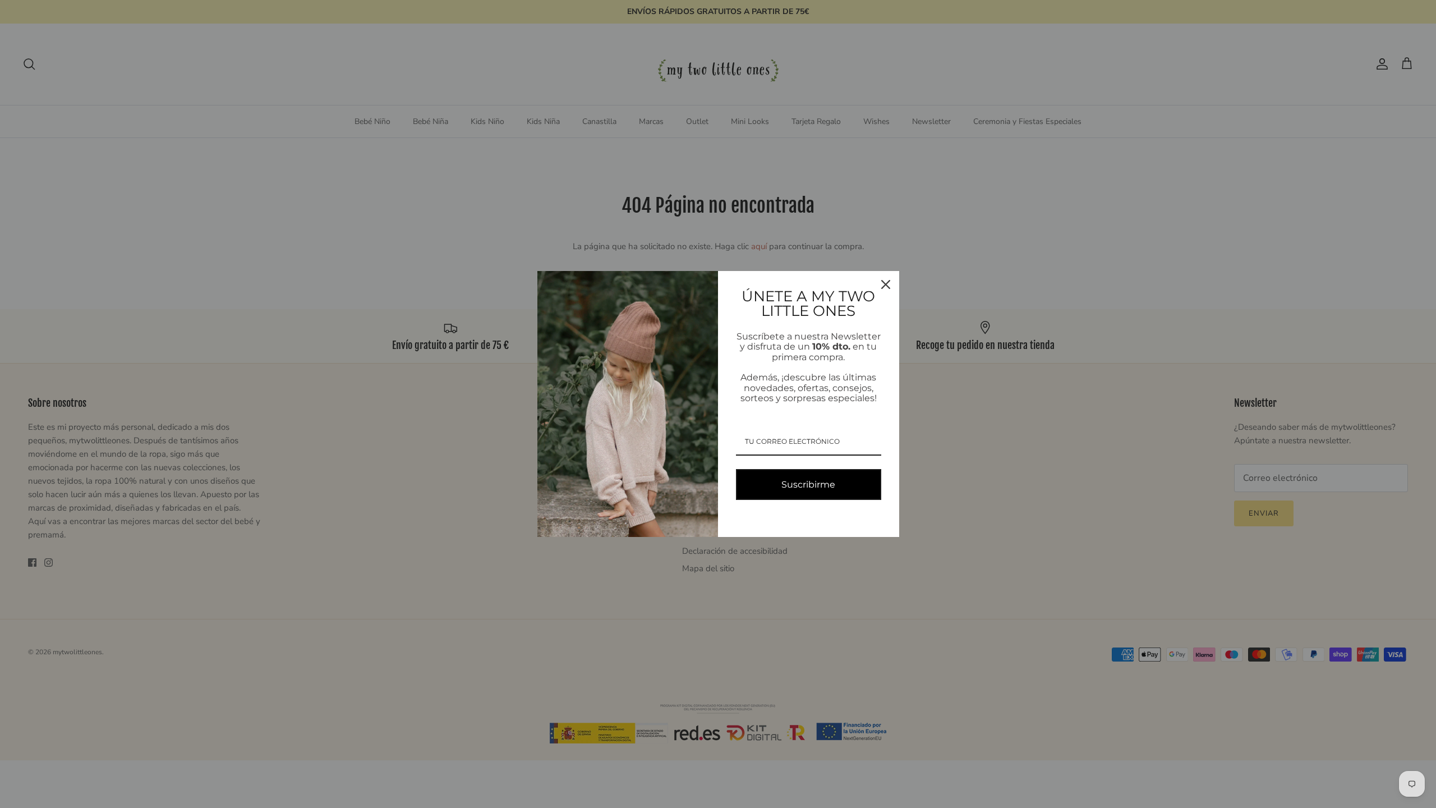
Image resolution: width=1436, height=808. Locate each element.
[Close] (885, 284)
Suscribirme (808, 484)
